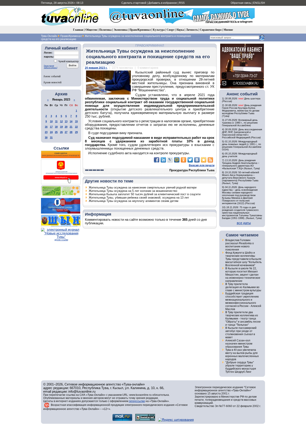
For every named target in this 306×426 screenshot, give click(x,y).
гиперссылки (137, 401)
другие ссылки (61, 240)
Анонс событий (51, 76)
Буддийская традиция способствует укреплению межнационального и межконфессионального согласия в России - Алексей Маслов (243, 301)
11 (56, 121)
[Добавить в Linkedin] (163, 160)
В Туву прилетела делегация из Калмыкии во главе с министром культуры (243, 287)
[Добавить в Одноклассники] (183, 160)
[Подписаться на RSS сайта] (210, 160)
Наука (180, 30)
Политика (105, 30)
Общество (91, 30)
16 (46, 126)
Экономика (120, 30)
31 (51, 137)
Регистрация (49, 66)
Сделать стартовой (133, 2)
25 (56, 132)
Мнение (228, 30)
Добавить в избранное (162, 2)
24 (51, 132)
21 (71, 126)
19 (61, 126)
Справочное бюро (211, 30)
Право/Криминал (140, 30)
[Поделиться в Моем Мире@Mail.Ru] (176, 160)
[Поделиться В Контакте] (197, 160)
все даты (244, 223)
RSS (182, 2)
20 (66, 126)
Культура (159, 30)
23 (46, 132)
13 (66, 121)
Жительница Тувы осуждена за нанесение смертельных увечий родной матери (142, 187)
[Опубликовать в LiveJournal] (170, 160)
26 (61, 132)
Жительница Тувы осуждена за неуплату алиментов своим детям (133, 201)
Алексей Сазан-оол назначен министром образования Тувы (238, 343)
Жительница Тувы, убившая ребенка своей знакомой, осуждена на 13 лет (139, 197)
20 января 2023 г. (96, 67)
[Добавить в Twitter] (190, 160)
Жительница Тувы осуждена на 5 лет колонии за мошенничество (133, 191)
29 (76, 132)
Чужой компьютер (68, 61)
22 (76, 126)
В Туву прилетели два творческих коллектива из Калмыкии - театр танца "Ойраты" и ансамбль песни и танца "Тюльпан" (243, 318)
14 (71, 121)
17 (51, 126)
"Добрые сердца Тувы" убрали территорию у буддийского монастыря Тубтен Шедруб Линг (240, 367)
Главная (78, 30)
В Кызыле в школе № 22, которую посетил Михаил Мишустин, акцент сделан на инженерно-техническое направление (242, 275)
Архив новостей (52, 82)
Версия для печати (201, 165)
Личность (192, 30)
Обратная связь (241, 2)
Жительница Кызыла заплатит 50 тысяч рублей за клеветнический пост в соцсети (144, 194)
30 (46, 137)
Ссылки (61, 148)
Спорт (171, 30)
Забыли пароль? (50, 68)
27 (66, 132)
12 (61, 121)
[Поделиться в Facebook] (156, 160)
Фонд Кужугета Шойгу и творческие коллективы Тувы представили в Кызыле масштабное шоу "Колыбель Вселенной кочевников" (243, 259)
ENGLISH (259, 2)
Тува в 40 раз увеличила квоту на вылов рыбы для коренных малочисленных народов (242, 354)
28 (71, 132)
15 (76, 121)
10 (51, 121)
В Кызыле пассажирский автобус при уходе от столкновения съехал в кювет (240, 332)
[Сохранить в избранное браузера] (203, 160)
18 (56, 126)
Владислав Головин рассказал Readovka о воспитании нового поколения (239, 245)
